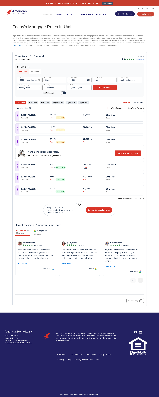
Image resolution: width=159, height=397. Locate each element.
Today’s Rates (105, 355)
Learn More (107, 3)
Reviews (59, 14)
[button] (92, 14)
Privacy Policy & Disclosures (87, 360)
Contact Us (61, 355)
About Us (100, 14)
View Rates (47, 14)
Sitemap (60, 360)
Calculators (70, 14)
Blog (69, 360)
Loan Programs (85, 14)
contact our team (19, 45)
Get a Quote (91, 355)
